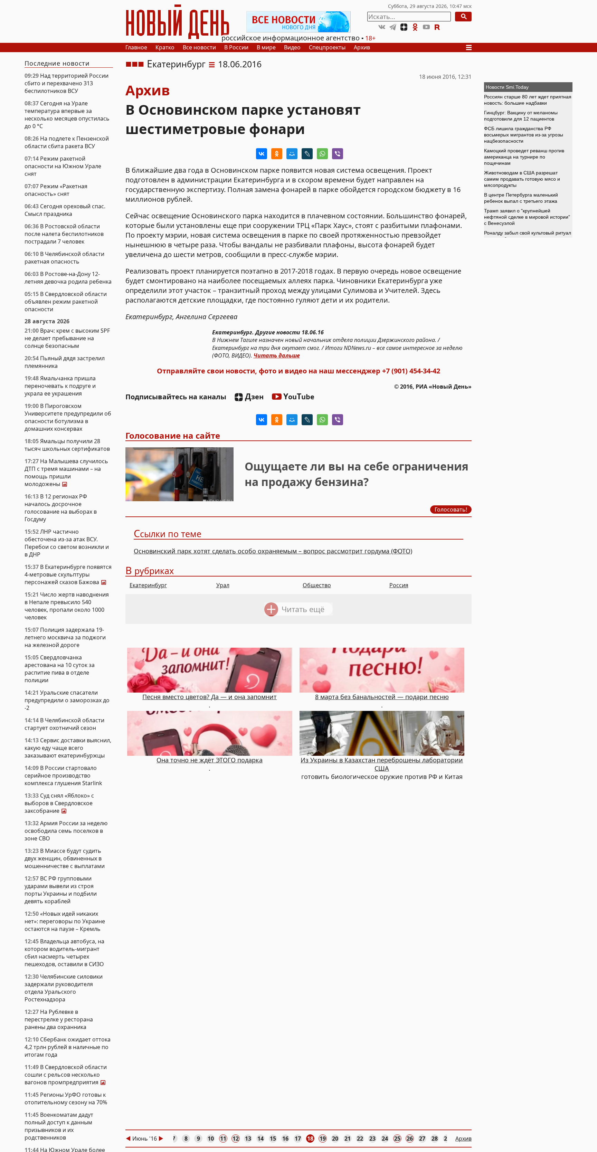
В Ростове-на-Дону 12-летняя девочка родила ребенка (68, 277)
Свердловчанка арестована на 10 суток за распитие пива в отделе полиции (60, 669)
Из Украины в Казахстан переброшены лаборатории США (382, 764)
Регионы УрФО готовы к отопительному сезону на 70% (66, 1098)
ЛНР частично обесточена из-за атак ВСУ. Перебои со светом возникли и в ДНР (67, 543)
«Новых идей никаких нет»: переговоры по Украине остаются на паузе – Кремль (65, 921)
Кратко (164, 47)
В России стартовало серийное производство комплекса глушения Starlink (63, 775)
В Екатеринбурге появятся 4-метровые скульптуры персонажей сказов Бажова (68, 574)
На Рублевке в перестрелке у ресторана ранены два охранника (59, 1019)
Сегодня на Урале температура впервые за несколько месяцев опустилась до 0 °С (67, 114)
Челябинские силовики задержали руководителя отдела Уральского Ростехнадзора (64, 988)
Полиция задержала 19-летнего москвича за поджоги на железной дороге (65, 637)
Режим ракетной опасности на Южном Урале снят (63, 166)
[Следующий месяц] (161, 1138)
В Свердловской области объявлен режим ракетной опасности (66, 301)
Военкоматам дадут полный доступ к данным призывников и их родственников (59, 1126)
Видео (292, 47)
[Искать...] (463, 16)
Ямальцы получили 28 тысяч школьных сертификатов (67, 445)
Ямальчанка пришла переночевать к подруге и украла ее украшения (60, 385)
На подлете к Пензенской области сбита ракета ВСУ (67, 142)
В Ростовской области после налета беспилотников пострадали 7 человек (64, 233)
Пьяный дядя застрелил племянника (65, 362)
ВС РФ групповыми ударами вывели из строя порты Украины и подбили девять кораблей (61, 890)
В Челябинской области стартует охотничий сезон (64, 724)
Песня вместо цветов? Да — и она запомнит (209, 697)
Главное (136, 47)
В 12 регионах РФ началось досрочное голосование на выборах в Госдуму (61, 508)
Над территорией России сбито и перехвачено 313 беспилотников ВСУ (66, 83)
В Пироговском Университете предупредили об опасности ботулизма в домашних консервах (68, 417)
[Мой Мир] (291, 153)
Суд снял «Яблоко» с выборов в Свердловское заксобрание (59, 803)
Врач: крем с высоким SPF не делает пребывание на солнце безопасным (67, 338)
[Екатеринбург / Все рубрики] (212, 64)
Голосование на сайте (172, 435)
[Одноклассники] (276, 153)
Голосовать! (451, 509)
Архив (362, 47)
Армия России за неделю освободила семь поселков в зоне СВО (66, 830)
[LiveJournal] (307, 153)
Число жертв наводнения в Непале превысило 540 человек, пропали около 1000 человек (67, 606)
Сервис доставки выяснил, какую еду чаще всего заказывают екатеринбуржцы (68, 747)
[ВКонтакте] (261, 153)
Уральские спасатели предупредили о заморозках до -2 (67, 700)
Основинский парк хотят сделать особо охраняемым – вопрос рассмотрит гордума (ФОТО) (273, 551)
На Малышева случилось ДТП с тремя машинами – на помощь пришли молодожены (66, 472)
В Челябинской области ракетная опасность (64, 257)
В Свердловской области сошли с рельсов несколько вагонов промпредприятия (68, 1074)
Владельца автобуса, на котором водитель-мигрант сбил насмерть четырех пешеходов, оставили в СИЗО (64, 952)
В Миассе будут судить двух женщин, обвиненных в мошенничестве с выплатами (65, 858)
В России (236, 47)
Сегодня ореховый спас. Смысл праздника (65, 210)
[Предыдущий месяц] (128, 1138)
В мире (266, 47)
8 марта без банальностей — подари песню (382, 697)
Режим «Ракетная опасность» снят (56, 190)
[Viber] (337, 153)
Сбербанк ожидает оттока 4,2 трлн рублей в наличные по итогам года (68, 1047)
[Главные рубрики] (471, 47)
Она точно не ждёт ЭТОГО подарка (210, 760)
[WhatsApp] (322, 153)
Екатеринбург (176, 64)
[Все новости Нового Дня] (298, 21)
